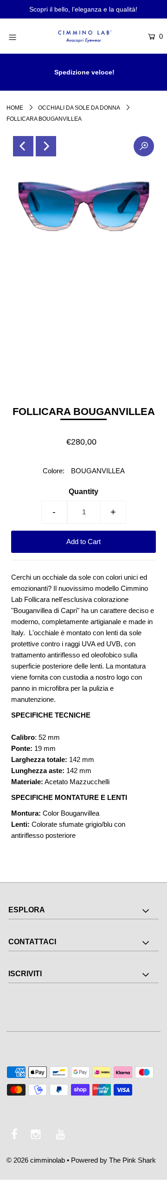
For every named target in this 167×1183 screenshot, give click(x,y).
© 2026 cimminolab (35, 1160)
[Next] (46, 146)
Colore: (53, 471)
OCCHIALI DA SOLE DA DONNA (79, 108)
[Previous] (23, 146)
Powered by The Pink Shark (113, 1160)
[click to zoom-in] (144, 146)
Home (14, 108)
